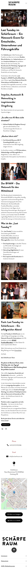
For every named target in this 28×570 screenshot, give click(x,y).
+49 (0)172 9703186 (15, 445)
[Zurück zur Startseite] (14, 3)
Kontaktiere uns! (5, 424)
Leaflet (15, 508)
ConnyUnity (18, 350)
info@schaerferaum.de (15, 456)
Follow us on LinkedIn (14, 520)
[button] (26, 3)
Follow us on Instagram (15, 514)
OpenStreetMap (23, 508)
